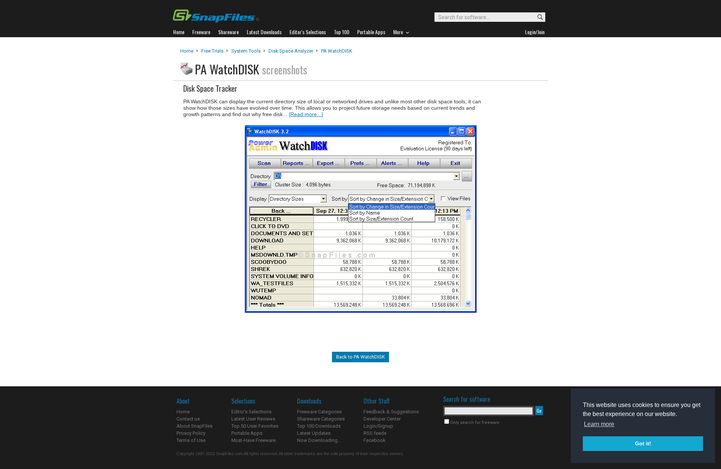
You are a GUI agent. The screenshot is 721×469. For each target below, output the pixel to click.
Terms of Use (190, 440)
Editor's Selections (251, 412)
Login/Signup (378, 426)
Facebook (375, 440)
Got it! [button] (643, 443)
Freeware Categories (319, 412)
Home (186, 51)
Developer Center (382, 419)
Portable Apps (246, 433)
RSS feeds (375, 433)
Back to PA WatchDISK (360, 357)
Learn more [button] (599, 424)
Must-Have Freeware (253, 440)
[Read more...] (306, 114)
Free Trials (212, 51)
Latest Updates (313, 433)
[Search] (536, 17)
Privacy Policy (190, 433)
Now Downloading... (319, 440)
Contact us (188, 419)
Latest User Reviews (253, 419)
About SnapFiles (194, 426)
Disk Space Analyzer (290, 51)
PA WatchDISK (336, 51)
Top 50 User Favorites (254, 426)
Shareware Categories (321, 419)
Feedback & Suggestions (391, 412)
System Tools (246, 51)
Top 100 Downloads (319, 426)
